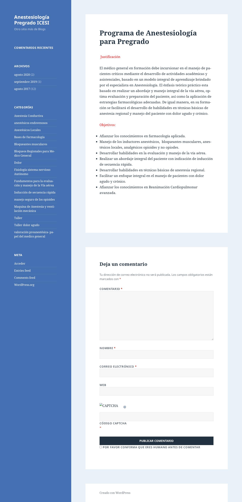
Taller (18, 218)
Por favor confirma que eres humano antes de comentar (151, 447)
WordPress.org (24, 285)
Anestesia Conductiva (28, 116)
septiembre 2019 (25, 82)
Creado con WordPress (115, 493)
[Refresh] (125, 405)
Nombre (108, 348)
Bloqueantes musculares (30, 144)
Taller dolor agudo (26, 225)
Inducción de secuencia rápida (34, 192)
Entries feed (22, 271)
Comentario (111, 289)
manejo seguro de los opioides (34, 199)
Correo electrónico (118, 366)
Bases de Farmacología (29, 137)
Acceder (19, 263)
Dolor (18, 163)
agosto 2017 (22, 89)
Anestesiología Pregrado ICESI (31, 20)
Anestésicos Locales (27, 130)
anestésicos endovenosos (30, 123)
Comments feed (24, 278)
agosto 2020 (22, 75)
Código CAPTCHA (113, 423)
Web (103, 385)
